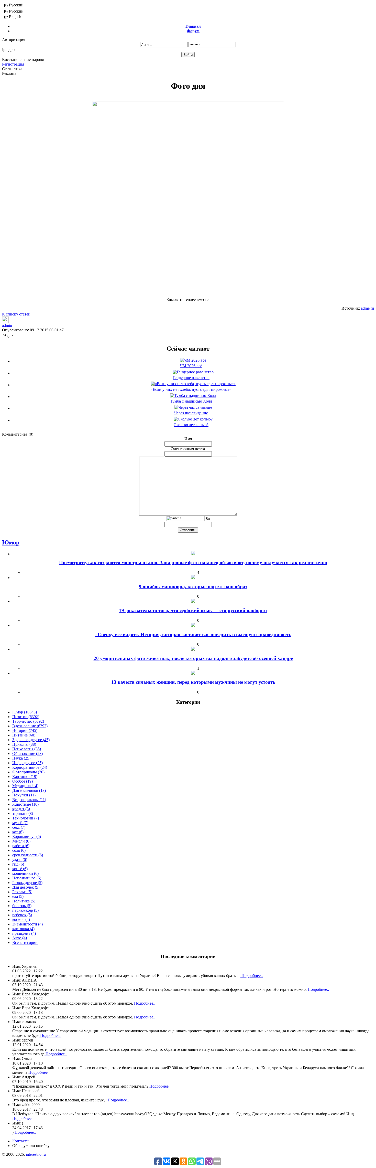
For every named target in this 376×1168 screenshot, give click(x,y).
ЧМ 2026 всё (191, 366)
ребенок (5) (22, 915)
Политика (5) (23, 901)
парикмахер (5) (25, 910)
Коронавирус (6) (26, 836)
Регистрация (13, 64)
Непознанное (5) (26, 878)
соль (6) (19, 850)
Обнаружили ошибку (31, 1145)
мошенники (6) (25, 873)
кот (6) (18, 832)
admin (7, 325)
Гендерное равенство (191, 377)
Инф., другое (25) (27, 763)
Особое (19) (22, 781)
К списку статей (16, 314)
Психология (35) (26, 749)
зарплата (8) (22, 813)
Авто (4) (19, 938)
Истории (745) (24, 730)
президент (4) (24, 933)
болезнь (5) (21, 905)
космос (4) (21, 919)
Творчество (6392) (28, 721)
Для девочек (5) (25, 887)
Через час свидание (191, 413)
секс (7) (18, 827)
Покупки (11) (24, 795)
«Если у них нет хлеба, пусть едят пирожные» (191, 389)
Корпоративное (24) (29, 767)
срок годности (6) (27, 855)
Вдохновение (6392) (30, 726)
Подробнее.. (251, 975)
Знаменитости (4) (27, 924)
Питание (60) (23, 735)
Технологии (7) (25, 818)
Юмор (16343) (24, 712)
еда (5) (18, 896)
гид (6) (18, 864)
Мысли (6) (21, 841)
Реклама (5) (22, 892)
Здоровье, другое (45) (31, 740)
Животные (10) (25, 804)
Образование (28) (27, 753)
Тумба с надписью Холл (191, 401)
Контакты (20, 1141)
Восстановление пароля (23, 59)
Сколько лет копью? (191, 425)
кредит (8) (21, 809)
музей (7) (20, 822)
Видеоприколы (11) (29, 799)
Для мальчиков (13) (29, 790)
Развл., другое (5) (27, 882)
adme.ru (367, 308)
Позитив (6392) (25, 716)
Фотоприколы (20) (28, 772)
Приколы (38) (24, 744)
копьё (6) (20, 869)
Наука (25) (21, 758)
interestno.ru (36, 1154)
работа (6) (20, 846)
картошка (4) (23, 929)
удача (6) (19, 859)
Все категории (25, 942)
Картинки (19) (24, 776)
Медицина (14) (25, 786)
